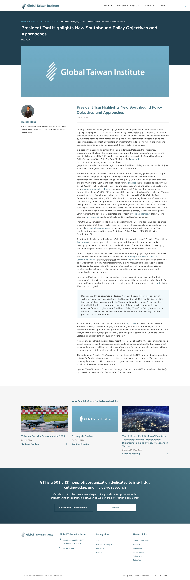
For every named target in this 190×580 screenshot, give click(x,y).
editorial (158, 283)
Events (148, 5)
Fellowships (137, 548)
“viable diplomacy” (141, 213)
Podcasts (136, 544)
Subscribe (137, 560)
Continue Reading (30, 444)
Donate (162, 5)
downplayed (93, 217)
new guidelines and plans (97, 228)
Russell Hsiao (28, 121)
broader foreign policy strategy (96, 189)
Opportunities (138, 552)
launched (131, 182)
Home (23, 21)
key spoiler (131, 323)
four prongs (82, 242)
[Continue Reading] (67, 444)
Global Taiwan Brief (36, 21)
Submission (137, 556)
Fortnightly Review (82, 436)
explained (132, 259)
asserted (134, 159)
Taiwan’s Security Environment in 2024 (43, 436)
